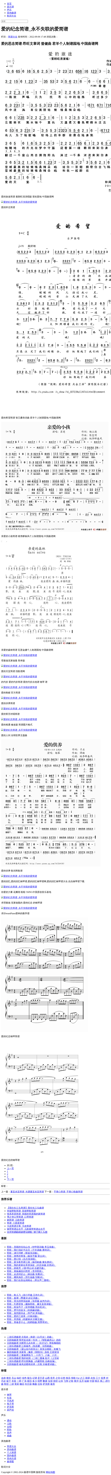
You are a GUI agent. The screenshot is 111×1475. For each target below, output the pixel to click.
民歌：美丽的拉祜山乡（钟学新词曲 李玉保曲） (31, 1247)
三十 (98, 1378)
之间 (58, 1378)
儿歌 (9, 1423)
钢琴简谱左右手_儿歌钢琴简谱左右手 (26, 1229)
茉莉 (16, 1384)
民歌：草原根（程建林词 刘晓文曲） (26, 1319)
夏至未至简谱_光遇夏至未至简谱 (27, 1191)
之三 (82, 1378)
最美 (52, 1384)
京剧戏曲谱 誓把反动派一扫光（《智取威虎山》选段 (34, 1340)
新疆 (87, 1378)
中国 (92, 1381)
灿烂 (19, 1378)
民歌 (9, 1429)
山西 (47, 1378)
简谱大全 (12, 37)
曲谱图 (10, 1461)
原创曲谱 (11, 1449)
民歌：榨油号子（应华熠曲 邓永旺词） (27, 1307)
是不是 (41, 1378)
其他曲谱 (11, 13)
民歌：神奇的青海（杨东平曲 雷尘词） (27, 1256)
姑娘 (86, 1381)
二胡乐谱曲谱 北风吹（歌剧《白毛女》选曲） (30, 1337)
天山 (14, 1378)
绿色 (24, 1378)
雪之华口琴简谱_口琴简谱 (20, 1217)
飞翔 (66, 1381)
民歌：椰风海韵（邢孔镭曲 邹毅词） (26, 1277)
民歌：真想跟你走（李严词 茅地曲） (26, 1313)
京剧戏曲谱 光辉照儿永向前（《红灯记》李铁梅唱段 (34, 1343)
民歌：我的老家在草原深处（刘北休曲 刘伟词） (31, 1265)
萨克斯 (46, 1384)
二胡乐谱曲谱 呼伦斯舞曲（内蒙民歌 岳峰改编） (32, 1361)
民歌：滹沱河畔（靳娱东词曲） (23, 1253)
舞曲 (34, 1384)
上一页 (10, 1168)
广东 (24, 1381)
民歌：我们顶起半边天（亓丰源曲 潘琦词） (29, 1250)
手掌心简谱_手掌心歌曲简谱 (68, 1191)
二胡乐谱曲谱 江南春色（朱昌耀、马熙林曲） (30, 1346)
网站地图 (50, 1472)
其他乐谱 (11, 1458)
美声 (9, 1432)
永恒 (92, 1378)
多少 (34, 1381)
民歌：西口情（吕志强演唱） (22, 1259)
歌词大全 (11, 16)
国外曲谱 (11, 1455)
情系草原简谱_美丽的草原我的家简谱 (26, 1214)
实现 (50, 1381)
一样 (19, 1381)
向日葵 (28, 1384)
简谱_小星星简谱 (15, 1223)
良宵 (52, 1378)
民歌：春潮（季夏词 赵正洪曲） (23, 1298)
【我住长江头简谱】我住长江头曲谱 (25, 1208)
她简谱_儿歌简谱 (15, 1220)
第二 (102, 1381)
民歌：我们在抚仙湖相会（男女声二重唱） (29, 1280)
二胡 (11, 1384)
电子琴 (10, 1404)
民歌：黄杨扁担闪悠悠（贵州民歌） (25, 1271)
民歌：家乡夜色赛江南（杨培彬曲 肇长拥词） (30, 1262)
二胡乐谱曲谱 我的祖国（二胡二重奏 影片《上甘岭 (33, 1358)
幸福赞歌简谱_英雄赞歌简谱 (21, 1211)
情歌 (73, 1378)
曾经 (55, 1381)
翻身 (45, 1381)
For (77, 1378)
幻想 (63, 1378)
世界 (103, 1378)
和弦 (6, 1384)
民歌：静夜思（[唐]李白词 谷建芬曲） (26, 1268)
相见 (68, 1378)
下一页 (10, 1179)
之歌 (71, 1381)
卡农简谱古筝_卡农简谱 (19, 1226)
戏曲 (9, 1435)
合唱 (9, 1426)
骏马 (29, 1378)
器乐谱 (10, 6)
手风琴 (10, 1401)
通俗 (9, 1420)
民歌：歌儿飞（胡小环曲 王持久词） (26, 1295)
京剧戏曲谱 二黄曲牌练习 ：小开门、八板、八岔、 (33, 1355)
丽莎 (29, 1381)
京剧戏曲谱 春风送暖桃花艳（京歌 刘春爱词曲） (32, 1364)
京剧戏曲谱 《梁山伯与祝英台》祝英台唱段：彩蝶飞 (34, 1349)
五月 (81, 1381)
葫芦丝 (10, 1410)
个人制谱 (11, 1452)
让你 (60, 1381)
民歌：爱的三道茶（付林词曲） (23, 1316)
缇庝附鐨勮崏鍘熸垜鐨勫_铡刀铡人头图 (27, 1232)
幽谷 (22, 1384)
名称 (3, 1378)
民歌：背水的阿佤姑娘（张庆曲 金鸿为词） (29, 1301)
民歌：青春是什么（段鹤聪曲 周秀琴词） (28, 1322)
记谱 (34, 1378)
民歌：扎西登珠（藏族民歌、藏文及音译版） (30, 1304)
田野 (40, 1381)
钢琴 (9, 1394)
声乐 (9, 10)
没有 (40, 1384)
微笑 (8, 1378)
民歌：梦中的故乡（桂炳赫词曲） (24, 1310)
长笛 (9, 1397)
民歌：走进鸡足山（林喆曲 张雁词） (26, 1274)
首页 (9, 3)
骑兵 (97, 1381)
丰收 (14, 1381)
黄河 (76, 1381)
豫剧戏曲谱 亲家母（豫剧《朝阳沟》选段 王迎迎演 (33, 1352)
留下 (8, 1381)
